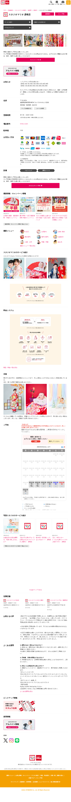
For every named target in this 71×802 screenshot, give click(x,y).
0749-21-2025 (24, 124)
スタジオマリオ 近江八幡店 (35, 600)
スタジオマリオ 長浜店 (13, 600)
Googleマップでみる (35, 590)
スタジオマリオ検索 (20, 10)
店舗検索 (10, 10)
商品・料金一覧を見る (10, 367)
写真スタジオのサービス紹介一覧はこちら (16, 546)
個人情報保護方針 (55, 782)
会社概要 (35, 782)
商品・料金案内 (45, 775)
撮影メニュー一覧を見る (27, 246)
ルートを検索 (40, 108)
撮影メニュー (10, 775)
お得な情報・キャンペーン (22, 775)
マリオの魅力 (35, 775)
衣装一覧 (53, 775)
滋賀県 (29, 10)
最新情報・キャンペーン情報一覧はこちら (16, 224)
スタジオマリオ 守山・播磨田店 (59, 600)
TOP (4, 10)
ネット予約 (61, 14)
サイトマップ (14, 782)
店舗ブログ (32, 778)
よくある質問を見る (26, 691)
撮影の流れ (60, 775)
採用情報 (28, 782)
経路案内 (47, 14)
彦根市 (35, 10)
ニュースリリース (44, 782)
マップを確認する (26, 108)
